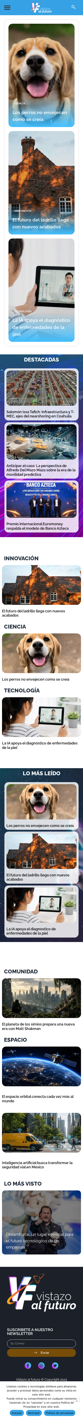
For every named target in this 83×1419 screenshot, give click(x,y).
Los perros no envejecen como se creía (35, 679)
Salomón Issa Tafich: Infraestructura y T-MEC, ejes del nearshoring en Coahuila (40, 414)
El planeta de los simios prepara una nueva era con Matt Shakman (38, 1026)
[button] (7, 7)
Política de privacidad (60, 1413)
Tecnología (23, 311)
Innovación (23, 210)
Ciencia (20, 103)
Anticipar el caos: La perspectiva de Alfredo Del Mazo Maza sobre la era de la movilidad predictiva (41, 470)
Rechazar (34, 1413)
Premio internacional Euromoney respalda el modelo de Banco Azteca (37, 526)
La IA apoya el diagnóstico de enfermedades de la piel (41, 327)
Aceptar (17, 1413)
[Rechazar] (76, 1400)
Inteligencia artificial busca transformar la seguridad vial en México (37, 1165)
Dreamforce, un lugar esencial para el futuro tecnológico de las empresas (39, 1241)
